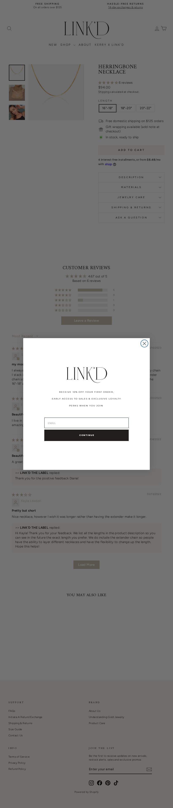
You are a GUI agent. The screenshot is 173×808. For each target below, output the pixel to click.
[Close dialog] (144, 343)
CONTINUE (86, 435)
